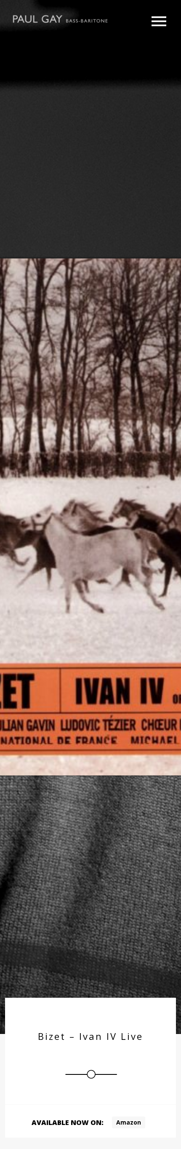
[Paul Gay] (61, 18)
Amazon (128, 1122)
